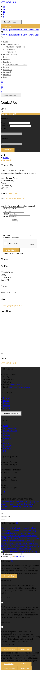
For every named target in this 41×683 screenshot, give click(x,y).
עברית (36, 538)
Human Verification (11, 237)
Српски (35, 546)
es (4, 11)
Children (4, 138)
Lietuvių (4, 533)
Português (27, 543)
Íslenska (4, 541)
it (3, 16)
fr (4, 14)
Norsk (11, 541)
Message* (7, 235)
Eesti (17, 530)
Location (7, 74)
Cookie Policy (15, 506)
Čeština (34, 535)
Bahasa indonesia (26, 538)
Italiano (6, 408)
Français (6, 405)
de (4, 6)
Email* (5, 216)
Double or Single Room (15, 47)
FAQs (5, 77)
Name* (6, 214)
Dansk (3, 530)
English (6, 400)
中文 (29, 548)
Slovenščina (12, 548)
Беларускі (26, 535)
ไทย (32, 541)
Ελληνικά (11, 530)
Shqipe (4, 548)
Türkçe (28, 541)
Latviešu (11, 533)
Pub (5, 57)
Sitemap (4, 506)
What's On (7, 69)
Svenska (28, 546)
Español (6, 403)
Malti (10, 535)
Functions (7, 62)
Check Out (5, 125)
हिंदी (2, 538)
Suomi (28, 530)
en (4, 9)
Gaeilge (34, 530)
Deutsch (6, 398)
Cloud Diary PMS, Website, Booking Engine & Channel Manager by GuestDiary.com (20, 502)
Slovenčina (22, 548)
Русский (13, 546)
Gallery (6, 67)
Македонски (21, 533)
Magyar (7, 538)
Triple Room (10, 52)
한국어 (20, 543)
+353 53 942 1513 (8, 2)
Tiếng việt (5, 546)
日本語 (14, 543)
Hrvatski (14, 538)
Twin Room (10, 49)
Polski (35, 543)
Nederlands (19, 541)
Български (17, 535)
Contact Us (8, 72)
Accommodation (10, 44)
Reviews (6, 59)
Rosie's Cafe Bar (10, 54)
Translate (20, 556)
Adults (3, 128)
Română (20, 546)
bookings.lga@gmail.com (15, 198)
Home (5, 41)
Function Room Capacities (16, 64)
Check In (4, 123)
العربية (22, 530)
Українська (6, 543)
